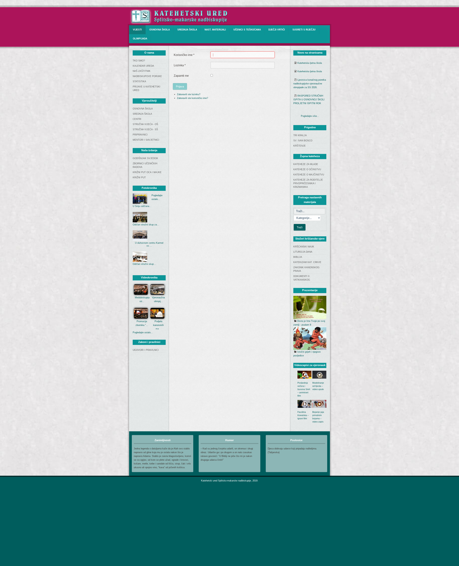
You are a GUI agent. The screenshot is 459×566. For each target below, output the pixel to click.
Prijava (180, 86)
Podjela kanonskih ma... (158, 325)
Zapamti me (181, 75)
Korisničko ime (184, 54)
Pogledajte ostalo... (143, 332)
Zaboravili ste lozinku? (188, 94)
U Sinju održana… (142, 206)
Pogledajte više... (310, 116)
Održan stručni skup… (144, 264)
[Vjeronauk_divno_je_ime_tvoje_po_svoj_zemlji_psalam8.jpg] (309, 307)
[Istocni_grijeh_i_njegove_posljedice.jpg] (309, 338)
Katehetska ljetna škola (309, 63)
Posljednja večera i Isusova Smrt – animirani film (303, 389)
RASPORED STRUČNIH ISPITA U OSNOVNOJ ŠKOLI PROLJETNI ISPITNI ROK (309, 99)
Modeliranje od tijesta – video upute (318, 386)
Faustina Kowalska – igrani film (303, 415)
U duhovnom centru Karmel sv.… (149, 244)
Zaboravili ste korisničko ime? (192, 98)
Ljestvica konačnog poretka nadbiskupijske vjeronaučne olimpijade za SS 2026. (309, 83)
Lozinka (180, 65)
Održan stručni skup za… (146, 224)
